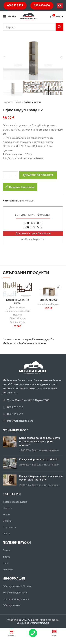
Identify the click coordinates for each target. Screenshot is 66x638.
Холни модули (17, 322)
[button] (27, 287)
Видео (6, 556)
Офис (17, 101)
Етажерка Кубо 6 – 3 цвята (17, 301)
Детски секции (17, 307)
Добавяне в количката (38, 175)
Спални (7, 507)
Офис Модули (32, 101)
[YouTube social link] (60, 5)
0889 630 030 (42, 5)
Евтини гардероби (43, 339)
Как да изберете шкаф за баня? (38, 459)
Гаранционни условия (16, 598)
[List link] (33, 407)
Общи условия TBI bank (17, 586)
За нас (6, 550)
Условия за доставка (15, 592)
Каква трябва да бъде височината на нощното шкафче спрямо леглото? (39, 441)
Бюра (40, 304)
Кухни (6, 514)
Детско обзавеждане (15, 501)
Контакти (8, 569)
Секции (7, 520)
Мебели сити (10, 343)
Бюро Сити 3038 (49, 299)
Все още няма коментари (45, 450)
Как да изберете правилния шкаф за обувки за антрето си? (41, 478)
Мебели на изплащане (32, 343)
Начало (7, 101)
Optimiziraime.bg (39, 622)
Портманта (9, 527)
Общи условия (11, 605)
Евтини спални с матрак (17, 339)
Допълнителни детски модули (18, 313)
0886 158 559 (15, 5)
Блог (5, 562)
